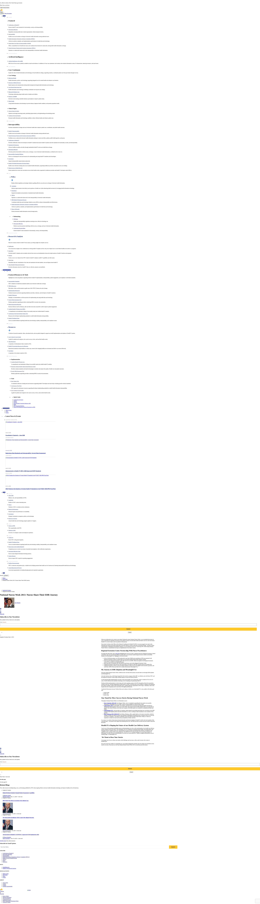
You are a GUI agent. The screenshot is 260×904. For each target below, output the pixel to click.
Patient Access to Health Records (10, 858)
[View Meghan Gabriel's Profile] (7, 795)
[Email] (128, 612)
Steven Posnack (6, 813)
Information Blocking (7, 854)
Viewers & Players (7, 898)
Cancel (129, 632)
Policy (13, 177)
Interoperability (6, 855)
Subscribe (2, 614)
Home (4, 578)
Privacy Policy (6, 896)
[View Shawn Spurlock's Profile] (7, 837)
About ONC (5, 882)
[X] (128, 610)
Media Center (6, 873)
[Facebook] (128, 608)
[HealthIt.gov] (13, 10)
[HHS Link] (29, 890)
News (4, 876)
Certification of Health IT (8, 853)
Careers (4, 884)
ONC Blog (5, 579)
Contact (4, 885)
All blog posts (3, 840)
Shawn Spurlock (6, 838)
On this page (2, 782)
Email (3, 622)
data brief (118, 653)
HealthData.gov (6, 867)
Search (1, 575)
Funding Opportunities (7, 886)
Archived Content (6, 902)
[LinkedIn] (128, 611)
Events (4, 877)
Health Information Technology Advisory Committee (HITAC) (16, 857)
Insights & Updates (7, 590)
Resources (12, 327)
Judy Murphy (17, 602)
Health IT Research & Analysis (9, 868)
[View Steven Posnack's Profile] (8, 812)
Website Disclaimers (7, 897)
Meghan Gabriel (6, 796)
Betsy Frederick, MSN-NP (110, 703)
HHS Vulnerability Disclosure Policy (11, 901)
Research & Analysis (15, 236)
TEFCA (4, 859)
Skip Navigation (8, 13)
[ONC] (13, 890)
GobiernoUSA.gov (7, 899)
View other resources (10, 840)
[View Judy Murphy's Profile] (9, 607)
